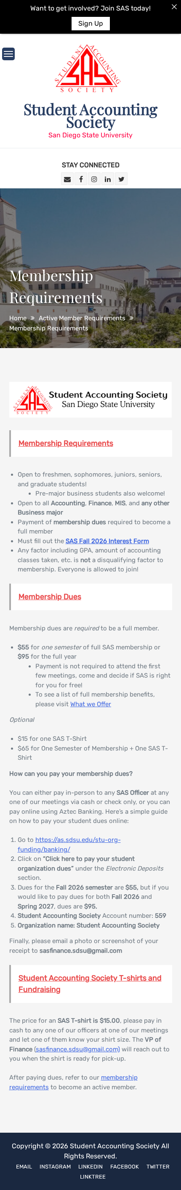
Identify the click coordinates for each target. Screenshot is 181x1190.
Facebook (124, 1166)
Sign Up (90, 23)
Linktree (93, 1177)
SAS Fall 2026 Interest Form (107, 541)
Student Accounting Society (90, 115)
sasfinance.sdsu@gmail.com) (78, 1049)
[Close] (174, 6)
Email (24, 1166)
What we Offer (90, 704)
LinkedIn (90, 1166)
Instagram (55, 1166)
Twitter (158, 1166)
